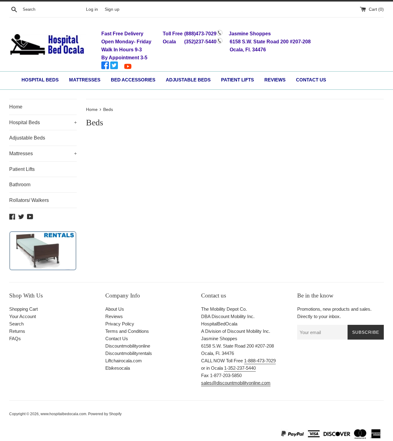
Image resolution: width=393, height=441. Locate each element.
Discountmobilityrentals (128, 353)
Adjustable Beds (27, 137)
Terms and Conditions (127, 331)
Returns (17, 331)
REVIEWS (275, 79)
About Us (114, 309)
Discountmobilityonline (127, 345)
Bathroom (19, 184)
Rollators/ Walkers (29, 200)
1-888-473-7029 (260, 360)
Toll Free (173, 33)
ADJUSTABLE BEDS (188, 79)
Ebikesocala (117, 368)
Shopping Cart (23, 309)
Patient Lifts (22, 169)
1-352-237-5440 (240, 368)
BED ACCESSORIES (133, 79)
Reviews (114, 316)
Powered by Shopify (105, 414)
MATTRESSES (84, 79)
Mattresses (43, 153)
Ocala (169, 41)
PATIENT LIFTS (237, 79)
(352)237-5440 (200, 41)
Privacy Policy (119, 323)
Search (16, 323)
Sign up (112, 9)
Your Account (22, 316)
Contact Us (116, 338)
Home (15, 106)
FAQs (15, 338)
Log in (92, 9)
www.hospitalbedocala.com (63, 414)
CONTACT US (311, 79)
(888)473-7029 (200, 33)
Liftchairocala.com (123, 360)
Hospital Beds (43, 122)
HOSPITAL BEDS (40, 79)
